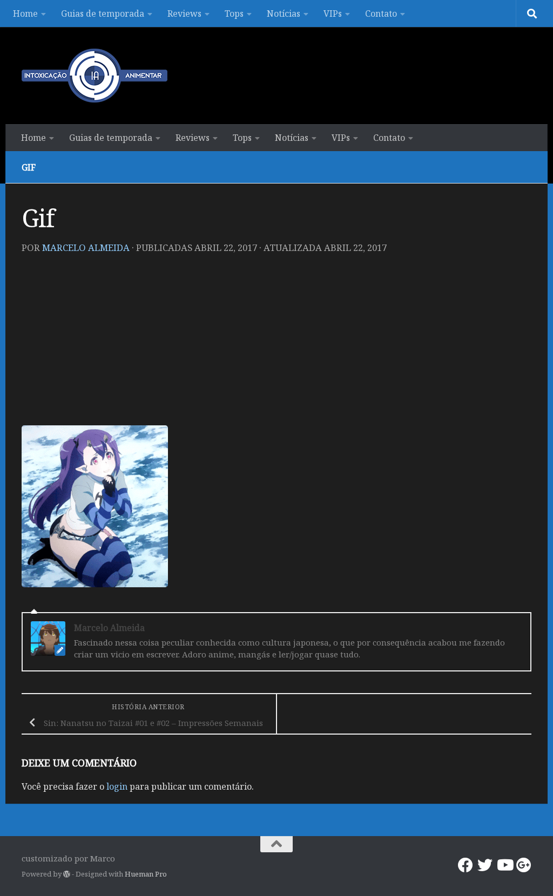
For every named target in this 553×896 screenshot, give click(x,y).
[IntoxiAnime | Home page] (94, 76)
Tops (234, 13)
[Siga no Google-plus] (523, 865)
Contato (381, 13)
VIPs (332, 13)
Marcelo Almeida (86, 247)
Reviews (184, 13)
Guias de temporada (102, 13)
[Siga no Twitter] (485, 865)
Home (25, 13)
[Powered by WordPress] (66, 874)
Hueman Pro (146, 874)
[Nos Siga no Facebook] (465, 865)
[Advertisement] (276, 344)
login (116, 786)
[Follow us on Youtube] (504, 865)
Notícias (283, 13)
